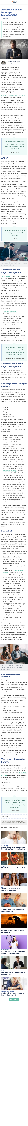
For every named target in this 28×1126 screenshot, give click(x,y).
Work (2, 970)
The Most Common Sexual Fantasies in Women (10, 890)
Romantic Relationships (7, 908)
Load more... (14, 999)
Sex (2, 887)
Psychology (4, 845)
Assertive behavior (7, 276)
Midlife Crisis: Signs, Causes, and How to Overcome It (13, 994)
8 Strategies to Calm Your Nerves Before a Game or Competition (13, 952)
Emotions (9, 6)
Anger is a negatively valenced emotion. (13, 95)
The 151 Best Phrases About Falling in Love (14, 869)
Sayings (3, 866)
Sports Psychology (6, 949)
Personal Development (7, 991)
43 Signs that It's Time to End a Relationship (12, 931)
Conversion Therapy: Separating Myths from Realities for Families (13, 848)
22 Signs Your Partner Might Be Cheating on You (12, 910)
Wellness (3, 6)
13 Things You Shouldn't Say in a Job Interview (13, 973)
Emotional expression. (10, 311)
